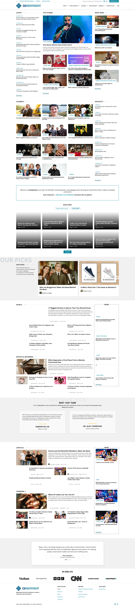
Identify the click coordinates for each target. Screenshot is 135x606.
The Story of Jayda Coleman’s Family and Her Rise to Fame (40, 512)
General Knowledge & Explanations (79, 65)
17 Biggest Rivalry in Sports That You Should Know (69, 308)
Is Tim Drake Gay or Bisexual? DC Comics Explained (106, 107)
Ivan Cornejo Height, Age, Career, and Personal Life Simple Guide (53, 88)
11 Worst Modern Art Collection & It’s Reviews (41, 387)
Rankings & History (101, 26)
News (64, 5)
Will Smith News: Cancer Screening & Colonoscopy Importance (106, 483)
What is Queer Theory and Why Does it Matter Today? (105, 130)
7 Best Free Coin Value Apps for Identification (103, 84)
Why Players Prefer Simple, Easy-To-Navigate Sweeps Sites (106, 339)
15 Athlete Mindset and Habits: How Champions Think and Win (40, 344)
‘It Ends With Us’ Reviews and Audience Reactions (41, 469)
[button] (40, 278)
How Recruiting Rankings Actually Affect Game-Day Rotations (105, 320)
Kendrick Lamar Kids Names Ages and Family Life (78, 118)
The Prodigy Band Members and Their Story (80, 137)
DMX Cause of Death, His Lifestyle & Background (40, 335)
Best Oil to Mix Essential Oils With (25, 24)
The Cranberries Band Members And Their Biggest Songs (54, 138)
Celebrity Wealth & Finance (27, 1)
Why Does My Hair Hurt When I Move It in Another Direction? (27, 77)
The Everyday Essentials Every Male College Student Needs (28, 57)
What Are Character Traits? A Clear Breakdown (25, 38)
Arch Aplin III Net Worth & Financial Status (28, 118)
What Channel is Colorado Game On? (78, 87)
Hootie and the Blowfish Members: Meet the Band (69, 451)
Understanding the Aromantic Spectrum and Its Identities (106, 123)
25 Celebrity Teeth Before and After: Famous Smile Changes (26, 177)
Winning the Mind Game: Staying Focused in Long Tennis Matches (28, 243)
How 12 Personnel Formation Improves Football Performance (26, 84)
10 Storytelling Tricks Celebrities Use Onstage (26, 158)
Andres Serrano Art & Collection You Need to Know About (40, 522)
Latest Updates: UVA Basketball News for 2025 (106, 525)
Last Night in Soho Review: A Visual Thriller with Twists (78, 478)
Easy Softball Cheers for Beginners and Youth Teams (41, 326)
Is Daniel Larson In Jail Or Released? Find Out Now (53, 118)
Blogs (58, 594)
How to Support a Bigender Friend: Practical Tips (104, 158)
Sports (98, 316)
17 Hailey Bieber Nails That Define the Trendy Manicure (53, 158)
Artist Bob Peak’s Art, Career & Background (77, 522)
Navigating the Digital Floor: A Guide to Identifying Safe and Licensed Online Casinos (53, 242)
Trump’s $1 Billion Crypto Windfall (25, 64)
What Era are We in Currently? (103, 48)
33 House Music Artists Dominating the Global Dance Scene (53, 177)
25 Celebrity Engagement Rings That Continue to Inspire (26, 31)
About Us (59, 591)
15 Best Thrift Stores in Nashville (77, 468)
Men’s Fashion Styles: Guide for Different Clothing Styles (98, 288)
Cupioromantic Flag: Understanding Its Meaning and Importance (105, 174)
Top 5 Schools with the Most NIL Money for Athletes (105, 378)
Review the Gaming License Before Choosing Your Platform (28, 224)
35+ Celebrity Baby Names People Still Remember (79, 177)
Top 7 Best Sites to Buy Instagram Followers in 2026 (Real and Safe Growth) (79, 68)
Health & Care (110, 5)
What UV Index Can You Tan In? (61, 494)
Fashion (38, 1)
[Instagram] (107, 1)
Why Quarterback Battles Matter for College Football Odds (80, 243)
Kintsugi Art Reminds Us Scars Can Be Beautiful (41, 378)
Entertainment (93, 5)
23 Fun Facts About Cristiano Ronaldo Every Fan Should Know (80, 158)
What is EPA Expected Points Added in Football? (79, 326)
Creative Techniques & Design (85, 589)
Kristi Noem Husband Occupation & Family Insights (107, 65)
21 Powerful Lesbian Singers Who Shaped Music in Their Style (77, 512)
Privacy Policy (102, 589)
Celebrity (101, 5)
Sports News (47, 65)
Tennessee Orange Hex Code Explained (27, 91)
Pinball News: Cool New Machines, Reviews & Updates (105, 504)
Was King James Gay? (100, 151)
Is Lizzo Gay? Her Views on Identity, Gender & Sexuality (107, 114)
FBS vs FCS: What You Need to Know (78, 334)
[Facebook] (104, 1)
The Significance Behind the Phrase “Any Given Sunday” (78, 344)
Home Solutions (73, 5)
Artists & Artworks (82, 594)
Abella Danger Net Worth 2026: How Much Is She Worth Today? (28, 45)
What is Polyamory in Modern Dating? (105, 138)
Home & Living (46, 1)
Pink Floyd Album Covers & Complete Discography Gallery (79, 378)
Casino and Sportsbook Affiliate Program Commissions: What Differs (54, 223)
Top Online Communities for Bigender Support (105, 165)
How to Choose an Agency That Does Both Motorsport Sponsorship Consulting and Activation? (106, 241)
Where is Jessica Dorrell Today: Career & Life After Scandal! (54, 68)
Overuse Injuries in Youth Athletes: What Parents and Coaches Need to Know (27, 18)
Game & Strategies (101, 336)
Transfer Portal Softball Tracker (105, 462)
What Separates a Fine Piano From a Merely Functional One (66, 361)
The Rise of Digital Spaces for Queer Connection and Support (105, 144)
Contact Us (60, 599)
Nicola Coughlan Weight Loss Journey (26, 137)
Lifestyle (83, 5)
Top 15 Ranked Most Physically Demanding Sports (103, 29)
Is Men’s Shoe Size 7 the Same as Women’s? (57, 287)
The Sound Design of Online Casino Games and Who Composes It (106, 223)
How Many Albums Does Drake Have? (57, 45)
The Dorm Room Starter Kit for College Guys (28, 51)
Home (58, 589)
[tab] (62, 208)
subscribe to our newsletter (65, 195)
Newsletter (60, 597)
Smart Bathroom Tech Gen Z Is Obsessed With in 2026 (27, 70)
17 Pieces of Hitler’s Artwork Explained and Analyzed (79, 387)
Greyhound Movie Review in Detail (40, 478)
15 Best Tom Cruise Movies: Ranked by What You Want (78, 224)
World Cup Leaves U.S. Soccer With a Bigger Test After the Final (106, 358)
